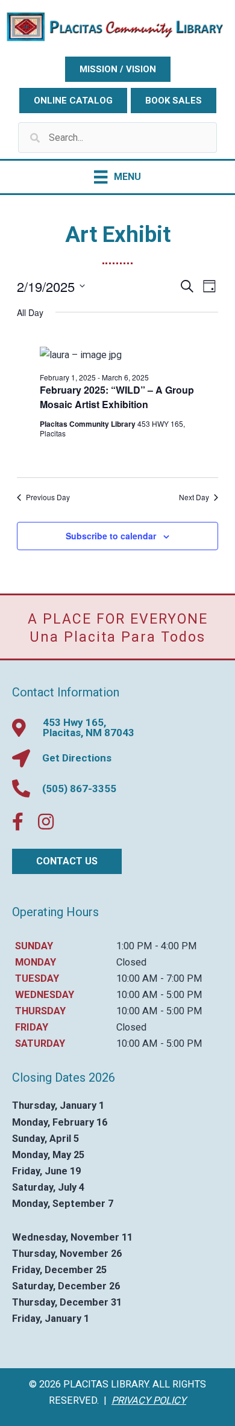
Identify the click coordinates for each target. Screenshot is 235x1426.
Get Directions (76, 758)
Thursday (40, 1011)
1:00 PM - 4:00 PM (156, 946)
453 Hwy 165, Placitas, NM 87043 (88, 727)
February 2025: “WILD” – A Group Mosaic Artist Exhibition (117, 397)
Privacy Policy (148, 1400)
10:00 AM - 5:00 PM (159, 994)
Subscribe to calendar (111, 536)
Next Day (194, 497)
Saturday (40, 1043)
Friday (31, 1027)
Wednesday (44, 994)
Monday (35, 962)
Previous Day (48, 497)
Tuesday (37, 978)
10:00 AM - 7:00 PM (159, 978)
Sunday (34, 946)
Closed (131, 962)
